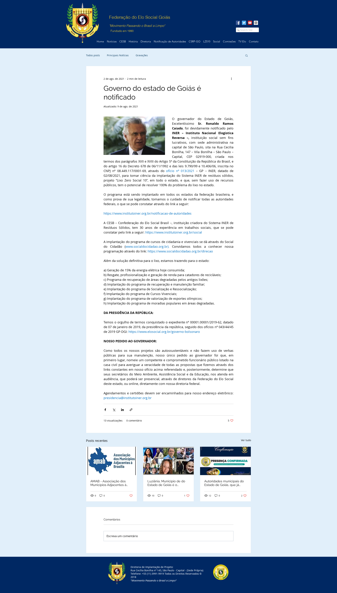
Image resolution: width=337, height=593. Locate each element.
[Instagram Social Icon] (256, 23)
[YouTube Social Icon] (250, 23)
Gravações (142, 55)
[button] (246, 55)
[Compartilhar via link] (131, 409)
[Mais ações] (231, 79)
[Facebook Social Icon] (238, 23)
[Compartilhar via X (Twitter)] (113, 409)
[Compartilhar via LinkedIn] (122, 409)
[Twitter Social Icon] (244, 23)
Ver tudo (246, 440)
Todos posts (93, 55)
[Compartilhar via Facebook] (105, 409)
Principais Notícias (118, 55)
